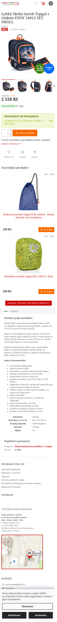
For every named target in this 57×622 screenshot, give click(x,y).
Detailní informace (10, 143)
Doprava (5, 476)
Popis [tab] (6, 311)
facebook (10, 588)
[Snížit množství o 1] (11, 134)
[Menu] (51, 3)
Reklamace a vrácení (10, 473)
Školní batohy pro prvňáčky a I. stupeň (33, 446)
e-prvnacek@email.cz (15, 584)
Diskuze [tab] (14, 311)
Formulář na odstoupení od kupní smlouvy (21, 483)
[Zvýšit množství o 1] (11, 131)
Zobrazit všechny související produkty (28, 303)
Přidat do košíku (26, 133)
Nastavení (27, 606)
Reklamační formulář (11, 487)
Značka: (18, 29)
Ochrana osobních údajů (12, 480)
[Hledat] (36, 3)
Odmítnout (14, 615)
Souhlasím (41, 615)
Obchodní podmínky (10, 469)
